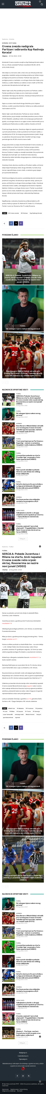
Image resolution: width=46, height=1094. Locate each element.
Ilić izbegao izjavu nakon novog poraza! (23, 329)
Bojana (4, 56)
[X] (16, 223)
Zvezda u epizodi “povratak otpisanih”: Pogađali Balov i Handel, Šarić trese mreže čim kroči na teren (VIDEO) (30, 529)
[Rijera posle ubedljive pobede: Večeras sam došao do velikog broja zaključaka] (8, 471)
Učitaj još (22, 539)
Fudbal (22, 272)
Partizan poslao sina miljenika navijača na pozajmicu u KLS (28, 500)
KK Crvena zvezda (13, 213)
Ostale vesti (20, 510)
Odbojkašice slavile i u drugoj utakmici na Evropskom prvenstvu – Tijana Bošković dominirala (29, 515)
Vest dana (12, 43)
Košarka (11, 39)
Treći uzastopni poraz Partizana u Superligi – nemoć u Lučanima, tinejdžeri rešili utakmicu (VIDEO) (29, 443)
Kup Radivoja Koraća (36, 213)
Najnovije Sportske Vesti (15, 390)
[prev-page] (3, 382)
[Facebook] (11, 223)
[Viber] (21, 223)
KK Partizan (24, 213)
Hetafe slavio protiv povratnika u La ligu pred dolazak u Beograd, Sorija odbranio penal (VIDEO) (29, 486)
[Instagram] (23, 1076)
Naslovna (5, 39)
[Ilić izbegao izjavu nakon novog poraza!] (23, 308)
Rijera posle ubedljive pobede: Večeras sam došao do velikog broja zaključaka (28, 472)
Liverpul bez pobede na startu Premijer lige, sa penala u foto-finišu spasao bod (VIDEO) (28, 457)
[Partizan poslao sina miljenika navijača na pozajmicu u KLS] (8, 500)
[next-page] (7, 382)
